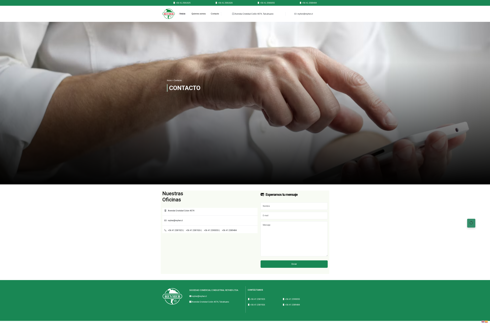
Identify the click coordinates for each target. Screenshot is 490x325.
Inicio (169, 80)
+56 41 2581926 (225, 3)
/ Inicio (182, 14)
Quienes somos (199, 14)
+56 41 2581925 (183, 3)
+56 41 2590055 (267, 3)
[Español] (486, 321)
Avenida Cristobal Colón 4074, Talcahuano (253, 14)
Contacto (215, 14)
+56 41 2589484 (309, 3)
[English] (483, 321)
